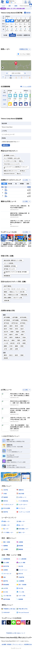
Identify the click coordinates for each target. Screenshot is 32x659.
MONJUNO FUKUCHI (9, 173)
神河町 (22, 346)
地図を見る (5, 145)
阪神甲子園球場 (7, 286)
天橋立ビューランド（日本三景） (17, 291)
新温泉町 (6, 358)
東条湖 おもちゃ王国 (13, 294)
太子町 (5, 349)
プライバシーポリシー (17, 644)
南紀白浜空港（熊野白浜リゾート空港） (13, 260)
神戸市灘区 (15, 317)
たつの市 (6, 343)
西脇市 (17, 331)
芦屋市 (11, 328)
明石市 (16, 326)
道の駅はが (22, 170)
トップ (3, 5)
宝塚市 (23, 331)
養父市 (11, 355)
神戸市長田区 (7, 320)
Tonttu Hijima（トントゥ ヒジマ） (12, 164)
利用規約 (9, 644)
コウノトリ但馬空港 (8, 263)
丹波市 (24, 337)
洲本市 (5, 328)
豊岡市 (5, 355)
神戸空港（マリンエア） (9, 269)
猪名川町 (12, 343)
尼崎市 (11, 326)
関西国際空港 (7, 275)
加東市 (24, 340)
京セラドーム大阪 (18, 297)
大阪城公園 (6, 300)
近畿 (9, 5)
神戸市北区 (6, 323)
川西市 (16, 334)
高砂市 (11, 334)
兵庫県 (16, 5)
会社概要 (4, 644)
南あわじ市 (6, 340)
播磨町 (5, 346)
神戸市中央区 (15, 323)
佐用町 (16, 349)
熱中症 (4, 95)
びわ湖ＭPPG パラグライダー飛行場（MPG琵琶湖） (15, 272)
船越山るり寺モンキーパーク (10, 170)
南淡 (6, 190)
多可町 (18, 343)
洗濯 (4, 104)
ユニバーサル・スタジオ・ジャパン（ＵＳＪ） (15, 289)
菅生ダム (19, 173)
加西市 (11, 337)
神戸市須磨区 (16, 320)
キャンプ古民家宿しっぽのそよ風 (12, 158)
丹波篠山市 (17, 337)
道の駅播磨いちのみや (9, 155)
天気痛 (4, 99)
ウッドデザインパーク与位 (10, 161)
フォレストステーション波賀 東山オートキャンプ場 (15, 167)
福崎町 (16, 346)
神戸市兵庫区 (23, 317)
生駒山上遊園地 (7, 297)
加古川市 (6, 331)
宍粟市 (18, 340)
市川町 (11, 346)
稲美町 (24, 343)
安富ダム (21, 161)
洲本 (6, 196)
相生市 (22, 328)
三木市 (5, 334)
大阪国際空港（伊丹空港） (10, 266)
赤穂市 (12, 331)
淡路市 (13, 340)
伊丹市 (16, 328)
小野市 (22, 334)
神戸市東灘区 (7, 317)
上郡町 (11, 349)
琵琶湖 (5, 291)
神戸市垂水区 (24, 320)
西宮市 (22, 326)
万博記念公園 (23, 294)
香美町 (22, 355)
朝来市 (16, 355)
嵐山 (5, 294)
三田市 (5, 337)
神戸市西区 (22, 323)
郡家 (6, 193)
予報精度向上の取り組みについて (15, 633)
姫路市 (5, 326)
